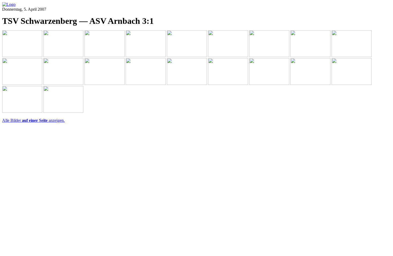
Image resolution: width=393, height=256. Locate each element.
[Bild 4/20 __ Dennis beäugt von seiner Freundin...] (146, 55)
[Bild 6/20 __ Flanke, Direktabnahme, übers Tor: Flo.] (228, 55)
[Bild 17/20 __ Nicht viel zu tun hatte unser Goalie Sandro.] (310, 83)
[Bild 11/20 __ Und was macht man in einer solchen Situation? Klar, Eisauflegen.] (63, 83)
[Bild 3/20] (104, 55)
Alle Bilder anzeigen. (33, 120)
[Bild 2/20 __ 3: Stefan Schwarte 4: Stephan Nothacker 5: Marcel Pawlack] (63, 55)
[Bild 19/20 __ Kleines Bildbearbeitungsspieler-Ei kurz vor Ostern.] (22, 111)
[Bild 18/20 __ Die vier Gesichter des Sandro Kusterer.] (352, 83)
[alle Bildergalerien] (9, 4)
